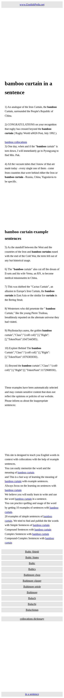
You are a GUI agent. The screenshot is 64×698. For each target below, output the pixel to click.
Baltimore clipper (32, 580)
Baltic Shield (32, 551)
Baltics (32, 569)
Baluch (32, 598)
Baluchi (32, 604)
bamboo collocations (16, 142)
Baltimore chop (32, 574)
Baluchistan (32, 609)
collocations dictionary (32, 618)
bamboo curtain (26, 472)
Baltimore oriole (32, 586)
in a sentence (32, 694)
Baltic (32, 563)
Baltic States (32, 557)
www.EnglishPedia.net (32, 4)
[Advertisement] (32, 40)
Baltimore (32, 592)
